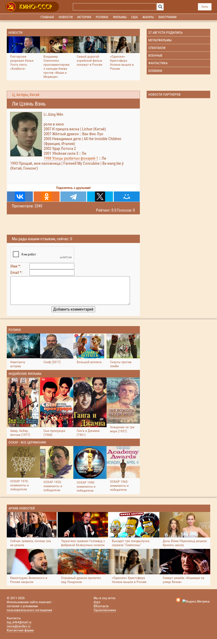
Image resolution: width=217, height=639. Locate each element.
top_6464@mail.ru (19, 622)
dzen (97, 602)
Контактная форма (20, 630)
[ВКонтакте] (20, 196)
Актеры (22, 95)
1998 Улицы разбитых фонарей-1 (71, 158)
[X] (100, 196)
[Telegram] (73, 196)
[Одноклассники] (47, 196)
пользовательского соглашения (29, 610)
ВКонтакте (101, 606)
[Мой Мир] (127, 196)
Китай (34, 95)
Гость (205, 6)
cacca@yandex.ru (19, 626)
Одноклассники (105, 610)
